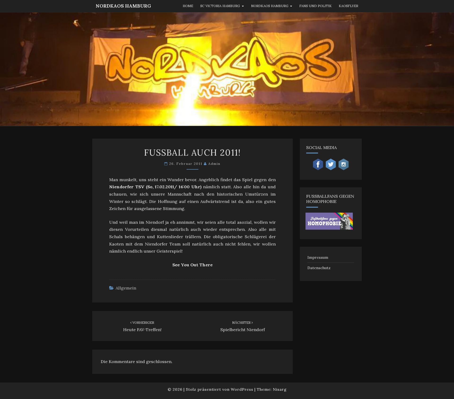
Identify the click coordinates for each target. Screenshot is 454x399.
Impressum (317, 257)
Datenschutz (319, 267)
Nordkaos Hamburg (269, 6)
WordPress (242, 389)
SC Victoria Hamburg (220, 6)
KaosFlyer (348, 6)
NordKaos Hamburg (123, 6)
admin (214, 164)
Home (188, 6)
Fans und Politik (315, 6)
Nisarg (280, 389)
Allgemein (126, 288)
